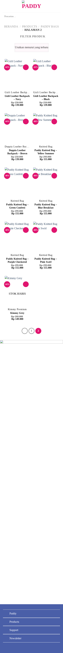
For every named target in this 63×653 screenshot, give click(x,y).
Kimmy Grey (17, 313)
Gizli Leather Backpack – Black (45, 98)
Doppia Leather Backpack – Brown (17, 152)
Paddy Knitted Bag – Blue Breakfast (45, 206)
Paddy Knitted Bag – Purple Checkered (17, 260)
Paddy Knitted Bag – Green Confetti (17, 206)
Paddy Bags (50, 26)
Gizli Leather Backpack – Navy (17, 98)
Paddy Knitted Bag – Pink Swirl (45, 260)
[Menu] (5, 6)
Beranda (11, 26)
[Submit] (56, 16)
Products (29, 26)
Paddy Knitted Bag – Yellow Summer (45, 152)
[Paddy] (31, 6)
